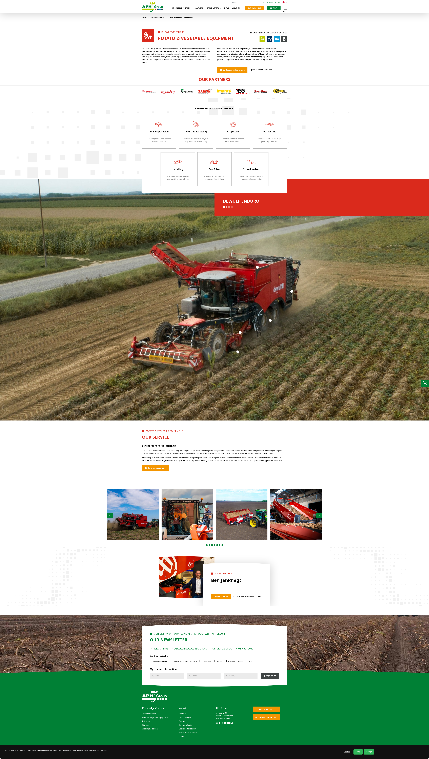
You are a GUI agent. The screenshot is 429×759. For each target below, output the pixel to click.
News (226, 8)
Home (144, 17)
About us (236, 8)
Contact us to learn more (234, 70)
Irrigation (207, 661)
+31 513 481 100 (265, 709)
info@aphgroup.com (267, 717)
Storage (219, 661)
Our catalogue (254, 8)
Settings (347, 752)
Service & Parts (212, 8)
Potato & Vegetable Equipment (185, 661)
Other (251, 661)
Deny (358, 752)
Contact (273, 8)
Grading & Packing (235, 661)
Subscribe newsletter (262, 69)
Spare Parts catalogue (188, 729)
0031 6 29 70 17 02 (222, 596)
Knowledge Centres (181, 8)
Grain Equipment (160, 661)
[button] (207, 545)
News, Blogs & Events (188, 732)
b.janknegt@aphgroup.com (250, 596)
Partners (199, 8)
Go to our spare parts (157, 468)
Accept (369, 752)
